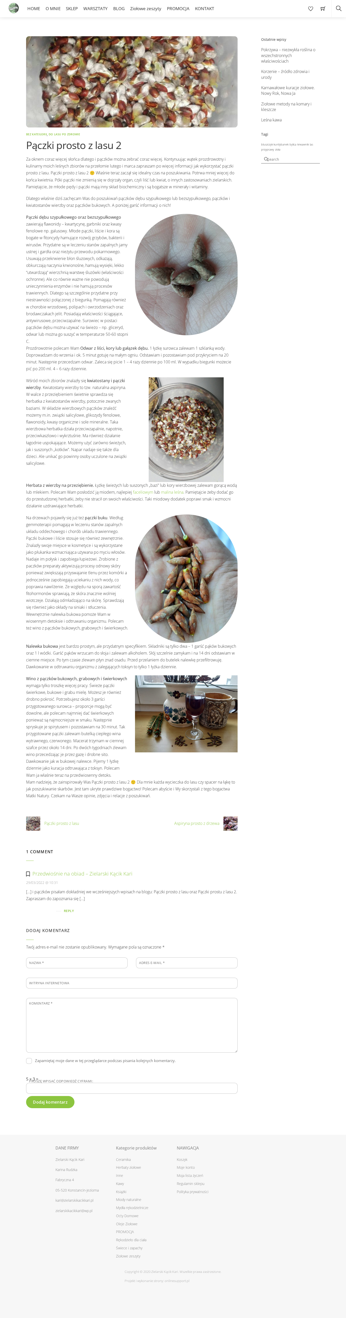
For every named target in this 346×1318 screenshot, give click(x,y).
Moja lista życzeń (190, 1175)
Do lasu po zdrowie (64, 134)
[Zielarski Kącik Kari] (13, 6)
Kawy (120, 1183)
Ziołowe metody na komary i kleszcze (286, 106)
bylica (293, 144)
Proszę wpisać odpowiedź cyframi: (61, 1081)
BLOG (119, 8)
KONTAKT (204, 8)
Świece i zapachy (129, 1248)
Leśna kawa (271, 120)
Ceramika (123, 1159)
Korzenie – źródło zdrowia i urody (285, 74)
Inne (119, 1175)
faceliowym (143, 492)
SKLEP (72, 8)
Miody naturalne (128, 1199)
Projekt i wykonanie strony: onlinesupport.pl (157, 1280)
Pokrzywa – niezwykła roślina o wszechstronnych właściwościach (288, 55)
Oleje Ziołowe (127, 1223)
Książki (121, 1191)
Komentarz (41, 1003)
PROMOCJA (178, 8)
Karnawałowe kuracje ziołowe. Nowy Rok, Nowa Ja (288, 90)
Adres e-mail (152, 962)
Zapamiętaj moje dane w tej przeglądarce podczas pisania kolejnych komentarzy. (105, 1060)
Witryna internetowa (49, 983)
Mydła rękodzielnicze (132, 1207)
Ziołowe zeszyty (145, 8)
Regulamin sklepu (190, 1183)
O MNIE (53, 8)
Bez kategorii (36, 134)
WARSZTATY (95, 8)
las (311, 144)
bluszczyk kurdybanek (275, 144)
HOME (33, 8)
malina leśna (172, 492)
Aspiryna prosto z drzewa (196, 823)
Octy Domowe (127, 1215)
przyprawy (267, 149)
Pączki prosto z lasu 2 (73, 145)
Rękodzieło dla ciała (131, 1239)
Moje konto (186, 1167)
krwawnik (303, 144)
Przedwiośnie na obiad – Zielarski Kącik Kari (82, 873)
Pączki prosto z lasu (61, 823)
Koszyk (182, 1159)
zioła (277, 149)
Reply (69, 910)
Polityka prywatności (192, 1191)
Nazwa (36, 962)
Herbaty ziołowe (128, 1167)
